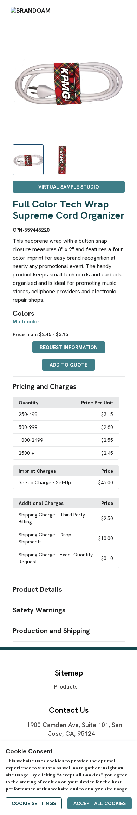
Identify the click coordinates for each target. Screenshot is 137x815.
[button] (69, 387)
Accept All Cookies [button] (99, 803)
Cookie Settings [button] (34, 803)
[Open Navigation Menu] (122, 10)
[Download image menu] (116, 36)
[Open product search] (108, 10)
